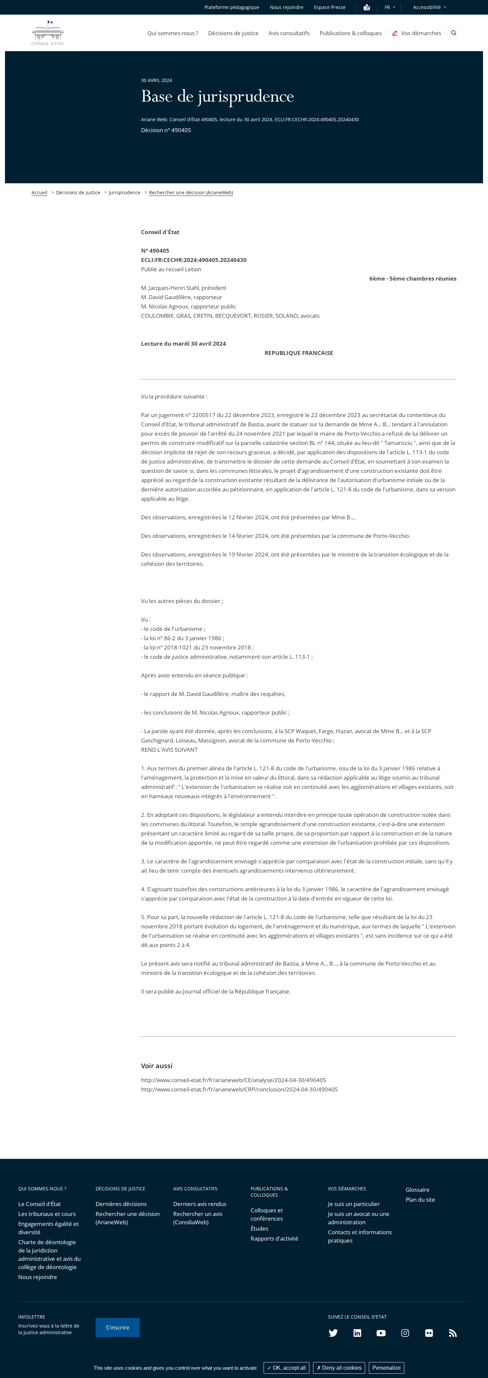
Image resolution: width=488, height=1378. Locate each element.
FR (387, 7)
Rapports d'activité (274, 1238)
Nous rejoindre (37, 1277)
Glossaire (418, 1189)
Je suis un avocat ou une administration (358, 1218)
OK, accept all (289, 1368)
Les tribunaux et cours (47, 1214)
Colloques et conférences (267, 1214)
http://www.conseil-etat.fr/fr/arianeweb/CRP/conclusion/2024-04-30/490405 (239, 1089)
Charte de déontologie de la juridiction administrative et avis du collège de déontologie (49, 1254)
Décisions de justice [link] (78, 192)
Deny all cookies (341, 1368)
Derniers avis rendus (199, 1204)
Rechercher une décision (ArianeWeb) (191, 192)
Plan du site (420, 1199)
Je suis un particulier (354, 1204)
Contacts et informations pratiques (360, 1236)
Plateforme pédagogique (231, 7)
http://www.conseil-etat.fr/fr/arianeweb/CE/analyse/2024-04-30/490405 (233, 1080)
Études (259, 1228)
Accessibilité (427, 7)
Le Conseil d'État (39, 1204)
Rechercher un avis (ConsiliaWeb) (197, 1218)
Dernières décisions (121, 1204)
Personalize (386, 1368)
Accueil (39, 192)
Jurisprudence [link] (124, 192)
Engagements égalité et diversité (48, 1228)
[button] (172, 33)
